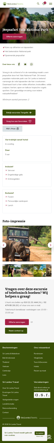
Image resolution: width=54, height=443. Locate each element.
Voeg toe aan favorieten (16, 121)
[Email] (25, 64)
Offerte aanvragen (14, 36)
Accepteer (40, 433)
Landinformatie (8, 404)
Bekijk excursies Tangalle (17, 112)
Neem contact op (16, 331)
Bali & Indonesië (9, 358)
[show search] (38, 4)
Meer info (39, 436)
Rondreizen (38, 354)
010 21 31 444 (31, 302)
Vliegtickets (38, 358)
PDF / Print (10, 129)
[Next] (50, 245)
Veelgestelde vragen (11, 400)
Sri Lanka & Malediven (11, 354)
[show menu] (50, 4)
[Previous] (3, 245)
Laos (4, 375)
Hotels (36, 366)
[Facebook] (18, 64)
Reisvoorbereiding (10, 408)
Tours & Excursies (40, 362)
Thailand (6, 362)
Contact (6, 412)
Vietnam (6, 366)
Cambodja (6, 371)
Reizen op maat (40, 371)
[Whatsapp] (31, 64)
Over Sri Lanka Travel (11, 388)
